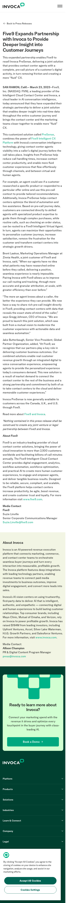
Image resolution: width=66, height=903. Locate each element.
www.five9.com (32, 499)
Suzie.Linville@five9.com (18, 522)
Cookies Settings (30, 889)
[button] (60, 6)
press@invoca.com (14, 656)
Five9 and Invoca (34, 414)
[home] (14, 6)
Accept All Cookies (30, 880)
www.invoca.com (46, 637)
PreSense (47, 134)
